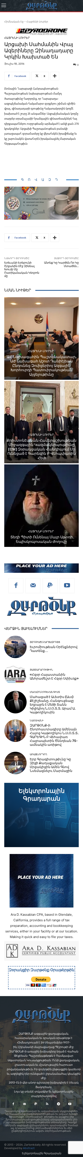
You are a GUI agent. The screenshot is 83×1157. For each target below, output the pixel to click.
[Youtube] (67, 585)
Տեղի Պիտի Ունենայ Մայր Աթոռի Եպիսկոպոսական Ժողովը (41, 539)
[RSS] (47, 1104)
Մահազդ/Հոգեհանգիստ (45, 692)
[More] (54, 76)
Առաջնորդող (38, 754)
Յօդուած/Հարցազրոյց (45, 642)
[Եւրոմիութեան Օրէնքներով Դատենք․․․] (15, 647)
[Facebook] (16, 585)
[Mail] (33, 585)
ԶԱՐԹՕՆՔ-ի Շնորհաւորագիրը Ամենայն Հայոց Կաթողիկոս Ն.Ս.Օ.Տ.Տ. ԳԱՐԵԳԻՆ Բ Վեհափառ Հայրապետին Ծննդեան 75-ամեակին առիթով (54, 735)
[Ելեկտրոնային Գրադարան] (41, 815)
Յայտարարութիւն (41, 670)
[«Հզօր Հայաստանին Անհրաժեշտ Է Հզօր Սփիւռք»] (15, 674)
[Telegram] (58, 1104)
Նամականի (37, 720)
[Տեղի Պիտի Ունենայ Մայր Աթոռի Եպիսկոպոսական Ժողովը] (41, 505)
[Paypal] (50, 585)
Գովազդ (41, 180)
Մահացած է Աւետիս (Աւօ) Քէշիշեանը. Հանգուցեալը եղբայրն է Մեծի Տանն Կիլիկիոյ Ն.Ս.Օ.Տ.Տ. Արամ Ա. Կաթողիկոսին (53, 704)
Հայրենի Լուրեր (37, 21)
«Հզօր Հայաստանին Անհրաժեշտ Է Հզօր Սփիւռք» (54, 676)
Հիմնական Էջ (14, 21)
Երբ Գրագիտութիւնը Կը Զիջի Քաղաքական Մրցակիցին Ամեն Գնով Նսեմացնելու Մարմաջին (51, 765)
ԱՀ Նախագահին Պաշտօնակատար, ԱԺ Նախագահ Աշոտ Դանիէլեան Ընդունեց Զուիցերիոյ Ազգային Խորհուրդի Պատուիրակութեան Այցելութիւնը (41, 366)
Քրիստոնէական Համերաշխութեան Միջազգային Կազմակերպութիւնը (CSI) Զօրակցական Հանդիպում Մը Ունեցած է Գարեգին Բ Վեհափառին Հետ (41, 449)
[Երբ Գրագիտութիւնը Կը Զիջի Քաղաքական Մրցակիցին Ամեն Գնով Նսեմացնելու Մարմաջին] (15, 763)
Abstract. (29, 1148)
